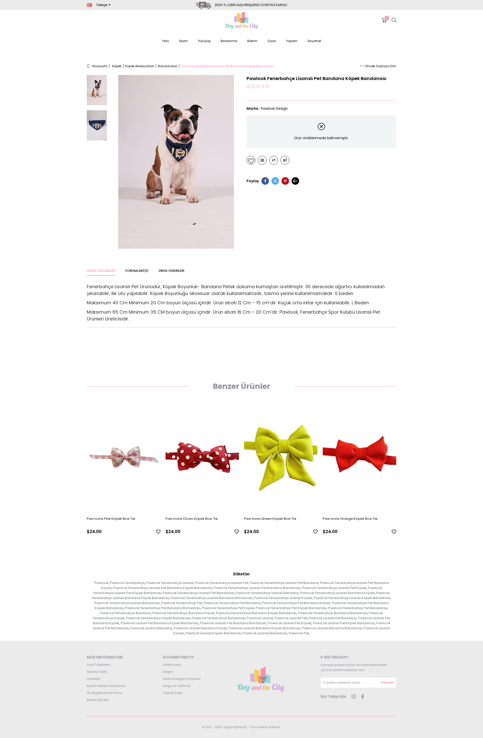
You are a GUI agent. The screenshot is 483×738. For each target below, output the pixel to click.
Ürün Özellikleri (101, 270)
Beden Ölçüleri (98, 700)
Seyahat (314, 41)
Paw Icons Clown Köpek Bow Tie (192, 518)
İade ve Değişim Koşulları (181, 679)
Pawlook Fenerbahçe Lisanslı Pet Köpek (334, 587)
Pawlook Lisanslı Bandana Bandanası (332, 628)
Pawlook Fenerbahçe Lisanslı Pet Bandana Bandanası (257, 587)
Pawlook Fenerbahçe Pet (181, 603)
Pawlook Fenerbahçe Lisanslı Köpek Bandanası (352, 598)
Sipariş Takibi (97, 672)
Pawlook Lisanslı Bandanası (265, 633)
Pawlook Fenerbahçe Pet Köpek (228, 608)
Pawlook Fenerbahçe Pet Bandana (232, 603)
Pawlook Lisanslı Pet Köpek (289, 623)
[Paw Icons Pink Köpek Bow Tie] (123, 457)
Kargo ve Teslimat (176, 686)
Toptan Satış (172, 693)
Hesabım (94, 679)
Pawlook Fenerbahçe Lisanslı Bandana (267, 593)
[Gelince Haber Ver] (284, 160)
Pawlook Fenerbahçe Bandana (125, 613)
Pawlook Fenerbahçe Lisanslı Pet (221, 582)
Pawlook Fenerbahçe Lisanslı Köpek (283, 598)
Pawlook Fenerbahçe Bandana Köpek (183, 613)
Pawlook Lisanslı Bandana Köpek (200, 628)
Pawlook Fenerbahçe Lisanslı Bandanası (127, 603)
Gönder (387, 682)
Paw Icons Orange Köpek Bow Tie (350, 518)
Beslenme (229, 41)
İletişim (168, 672)
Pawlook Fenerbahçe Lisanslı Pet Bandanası (198, 593)
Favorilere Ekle (158, 531)
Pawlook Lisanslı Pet (291, 618)
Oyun (271, 41)
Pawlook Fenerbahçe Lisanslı (169, 582)
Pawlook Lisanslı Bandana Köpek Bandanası (264, 628)
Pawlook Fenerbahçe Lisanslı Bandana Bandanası (211, 598)
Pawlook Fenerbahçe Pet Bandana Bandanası (162, 608)
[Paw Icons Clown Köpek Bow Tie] (202, 457)
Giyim (183, 41)
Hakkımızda (172, 664)
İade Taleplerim (99, 664)
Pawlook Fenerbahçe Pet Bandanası (357, 608)
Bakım (252, 41)
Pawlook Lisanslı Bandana (151, 628)
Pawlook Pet (299, 633)
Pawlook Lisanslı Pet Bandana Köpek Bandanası (159, 623)
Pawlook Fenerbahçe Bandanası (219, 618)
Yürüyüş (204, 41)
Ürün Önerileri (171, 270)
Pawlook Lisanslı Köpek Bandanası (213, 633)
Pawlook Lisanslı (260, 618)
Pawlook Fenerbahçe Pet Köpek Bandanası (291, 608)
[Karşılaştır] (273, 160)
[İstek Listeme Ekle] (262, 160)
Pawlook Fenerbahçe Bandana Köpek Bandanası (256, 613)
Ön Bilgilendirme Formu (105, 693)
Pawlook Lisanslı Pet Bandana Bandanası (233, 623)
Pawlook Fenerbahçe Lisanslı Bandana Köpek (337, 593)
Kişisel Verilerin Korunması (106, 686)
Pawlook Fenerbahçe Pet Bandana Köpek (296, 603)
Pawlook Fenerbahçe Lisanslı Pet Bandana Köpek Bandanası (162, 587)
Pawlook (101, 582)
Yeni (165, 41)
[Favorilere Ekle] (251, 160)
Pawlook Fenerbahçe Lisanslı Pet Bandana (284, 582)
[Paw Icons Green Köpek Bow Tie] (281, 457)
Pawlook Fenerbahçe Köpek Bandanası (158, 618)
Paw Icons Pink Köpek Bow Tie (111, 518)
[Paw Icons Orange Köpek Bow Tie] (359, 457)
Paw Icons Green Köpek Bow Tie (270, 518)
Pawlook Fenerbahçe (127, 582)
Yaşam (291, 41)
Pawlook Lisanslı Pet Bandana (332, 618)
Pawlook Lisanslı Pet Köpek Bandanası (344, 623)
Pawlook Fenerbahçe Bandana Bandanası (332, 613)
